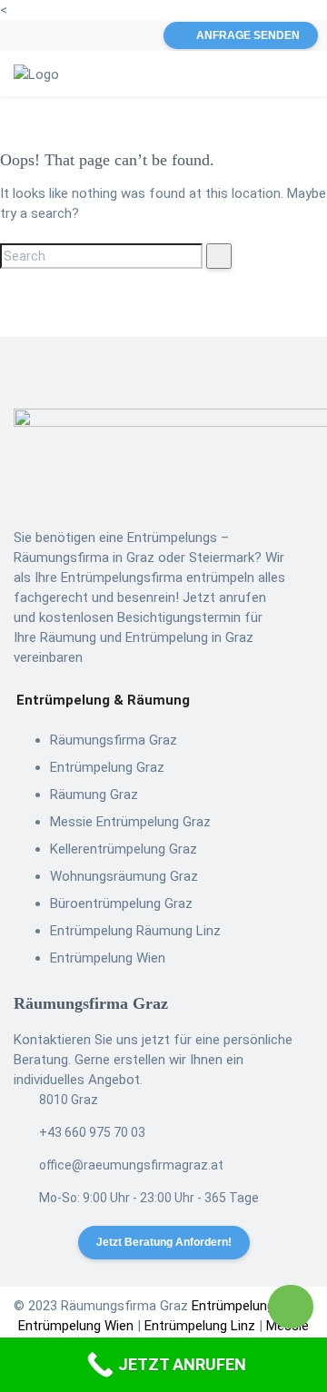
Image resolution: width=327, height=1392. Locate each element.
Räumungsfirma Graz (113, 740)
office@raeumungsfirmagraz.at (131, 1165)
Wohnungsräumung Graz (124, 876)
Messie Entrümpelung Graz (130, 822)
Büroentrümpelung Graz (121, 903)
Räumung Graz (94, 794)
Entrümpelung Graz (107, 767)
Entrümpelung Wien (107, 958)
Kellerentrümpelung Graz (123, 849)
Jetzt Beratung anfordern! (164, 1242)
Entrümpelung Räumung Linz (135, 931)
